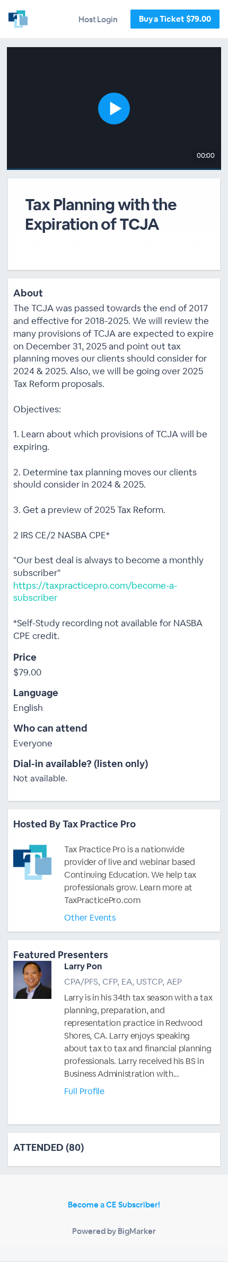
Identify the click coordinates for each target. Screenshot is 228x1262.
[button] (114, 108)
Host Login (98, 19)
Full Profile (84, 1091)
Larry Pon (83, 966)
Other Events (90, 917)
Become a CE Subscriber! (114, 1205)
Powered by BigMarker (114, 1231)
